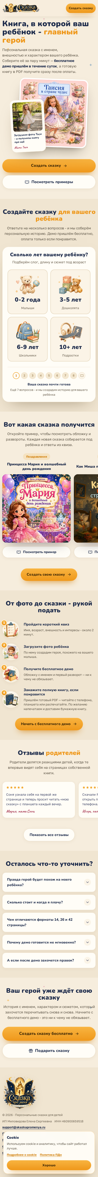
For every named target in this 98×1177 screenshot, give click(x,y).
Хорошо (49, 1165)
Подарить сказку (52, 1050)
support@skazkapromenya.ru (23, 1127)
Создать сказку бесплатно (46, 1033)
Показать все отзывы (49, 834)
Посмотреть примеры (52, 182)
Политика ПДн (51, 1154)
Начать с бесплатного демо (46, 723)
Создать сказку (81, 8)
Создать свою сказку (46, 574)
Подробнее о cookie (22, 1154)
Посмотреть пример (39, 552)
